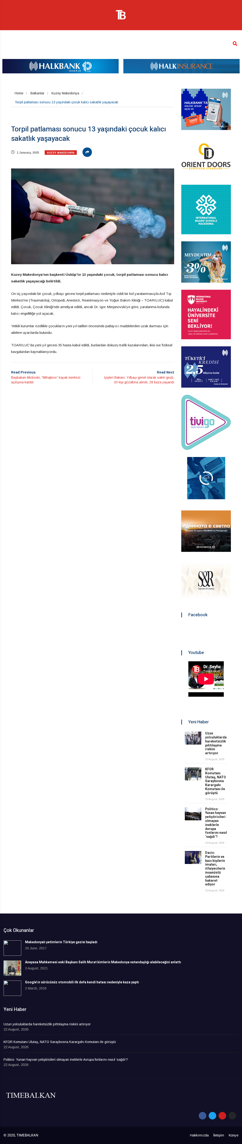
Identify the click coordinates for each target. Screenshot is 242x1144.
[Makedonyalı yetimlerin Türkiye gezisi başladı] (12, 948)
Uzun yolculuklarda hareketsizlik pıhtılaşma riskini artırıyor (216, 743)
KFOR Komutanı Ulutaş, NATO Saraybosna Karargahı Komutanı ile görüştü (215, 781)
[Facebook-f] (202, 1115)
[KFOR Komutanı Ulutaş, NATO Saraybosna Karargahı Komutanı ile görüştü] (193, 773)
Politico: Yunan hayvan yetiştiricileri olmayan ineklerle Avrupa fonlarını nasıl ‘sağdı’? (216, 823)
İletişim (218, 1135)
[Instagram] (232, 1115)
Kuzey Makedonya (65, 93)
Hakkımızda (199, 1135)
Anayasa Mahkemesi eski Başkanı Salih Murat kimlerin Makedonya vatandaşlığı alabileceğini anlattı (103, 962)
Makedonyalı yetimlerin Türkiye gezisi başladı (61, 942)
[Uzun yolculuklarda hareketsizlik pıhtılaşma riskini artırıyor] (193, 738)
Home (19, 93)
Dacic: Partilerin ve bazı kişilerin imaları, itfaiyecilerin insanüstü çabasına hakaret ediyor (215, 868)
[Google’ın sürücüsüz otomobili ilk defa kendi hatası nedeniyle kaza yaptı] (12, 988)
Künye (233, 1135)
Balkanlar (37, 93)
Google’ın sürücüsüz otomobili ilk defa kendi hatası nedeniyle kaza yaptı (82, 982)
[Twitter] (212, 1115)
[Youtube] (222, 1115)
